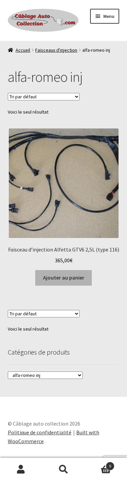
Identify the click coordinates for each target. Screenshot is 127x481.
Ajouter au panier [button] (63, 277)
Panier (98, 463)
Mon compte (21, 469)
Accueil (23, 50)
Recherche (63, 469)
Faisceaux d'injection (56, 50)
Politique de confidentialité (39, 432)
